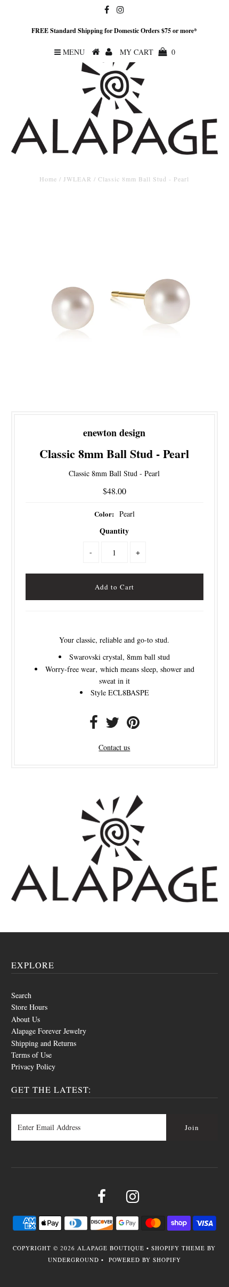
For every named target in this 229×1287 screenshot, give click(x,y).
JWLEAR (77, 179)
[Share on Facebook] (93, 725)
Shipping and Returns (43, 1043)
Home (48, 179)
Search (21, 995)
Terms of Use (31, 1055)
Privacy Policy (33, 1066)
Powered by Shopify (145, 1260)
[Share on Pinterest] (133, 725)
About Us (25, 1019)
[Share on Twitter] (112, 725)
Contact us (114, 747)
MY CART (147, 52)
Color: (104, 514)
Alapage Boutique (110, 1248)
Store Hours (29, 1007)
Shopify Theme (178, 1248)
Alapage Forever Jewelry (48, 1031)
